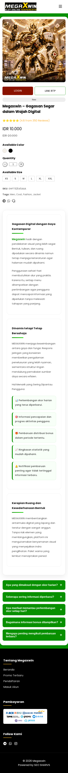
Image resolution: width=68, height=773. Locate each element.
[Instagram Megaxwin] (15, 743)
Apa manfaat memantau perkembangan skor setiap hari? (34, 609)
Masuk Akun (11, 687)
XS (6, 178)
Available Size (12, 172)
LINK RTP (50, 91)
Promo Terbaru (13, 675)
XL (40, 178)
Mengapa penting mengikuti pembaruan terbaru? (34, 635)
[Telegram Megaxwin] (4, 743)
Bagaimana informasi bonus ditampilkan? (34, 622)
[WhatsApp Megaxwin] (10, 743)
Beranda (8, 670)
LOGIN (18, 91)
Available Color (13, 145)
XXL (50, 178)
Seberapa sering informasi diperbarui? (34, 597)
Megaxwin (18, 239)
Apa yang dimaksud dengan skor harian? (34, 585)
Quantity (8, 158)
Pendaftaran (11, 681)
